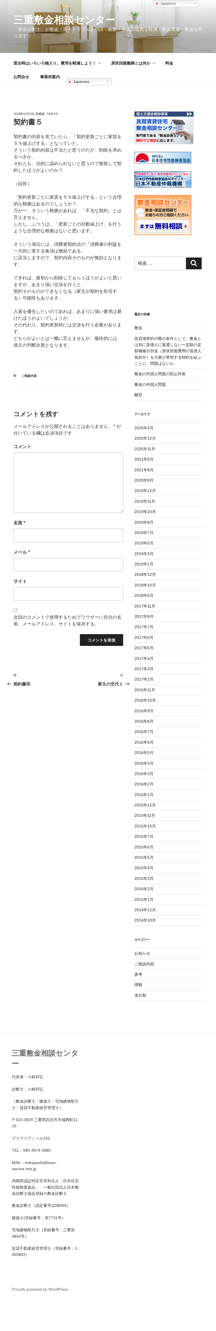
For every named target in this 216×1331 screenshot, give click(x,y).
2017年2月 (144, 679)
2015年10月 (145, 826)
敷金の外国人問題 (150, 384)
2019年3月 (144, 553)
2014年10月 (145, 920)
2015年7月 (144, 836)
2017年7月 (144, 627)
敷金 (138, 328)
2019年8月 (144, 522)
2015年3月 (144, 878)
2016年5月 (144, 752)
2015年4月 (144, 868)
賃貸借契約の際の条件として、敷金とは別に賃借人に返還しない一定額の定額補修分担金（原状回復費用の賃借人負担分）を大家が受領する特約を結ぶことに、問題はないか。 (167, 351)
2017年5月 (144, 648)
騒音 (138, 395)
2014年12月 (145, 910)
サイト (20, 581)
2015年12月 (145, 805)
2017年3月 (144, 669)
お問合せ (21, 77)
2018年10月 (145, 585)
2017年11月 (144, 606)
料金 (169, 63)
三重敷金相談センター (65, 19)
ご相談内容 (29, 375)
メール (22, 552)
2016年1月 (144, 794)
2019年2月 (144, 564)
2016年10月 (145, 700)
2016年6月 (144, 742)
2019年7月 (144, 532)
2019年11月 (144, 501)
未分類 (140, 995)
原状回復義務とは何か (130, 63)
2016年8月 (144, 721)
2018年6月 (144, 595)
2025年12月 (145, 438)
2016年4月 (144, 763)
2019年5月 (144, 543)
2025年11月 (144, 449)
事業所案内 (50, 77)
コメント (23, 446)
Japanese (80, 82)
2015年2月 (144, 889)
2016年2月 (144, 784)
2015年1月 (144, 899)
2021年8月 (144, 470)
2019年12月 (145, 490)
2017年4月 (144, 658)
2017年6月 (144, 637)
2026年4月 (144, 428)
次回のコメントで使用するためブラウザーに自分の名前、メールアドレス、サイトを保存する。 (68, 620)
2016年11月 (144, 690)
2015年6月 (144, 847)
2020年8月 (144, 480)
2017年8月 (144, 616)
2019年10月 (145, 511)
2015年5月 (144, 857)
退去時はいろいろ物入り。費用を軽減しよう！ (55, 63)
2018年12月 (145, 574)
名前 (19, 522)
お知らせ (142, 953)
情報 (138, 984)
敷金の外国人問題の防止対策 (160, 374)
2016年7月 (144, 731)
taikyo (52, 113)
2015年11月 (144, 815)
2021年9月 (144, 459)
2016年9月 (144, 711)
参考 (138, 974)
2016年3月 (144, 773)
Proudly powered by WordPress (40, 1289)
